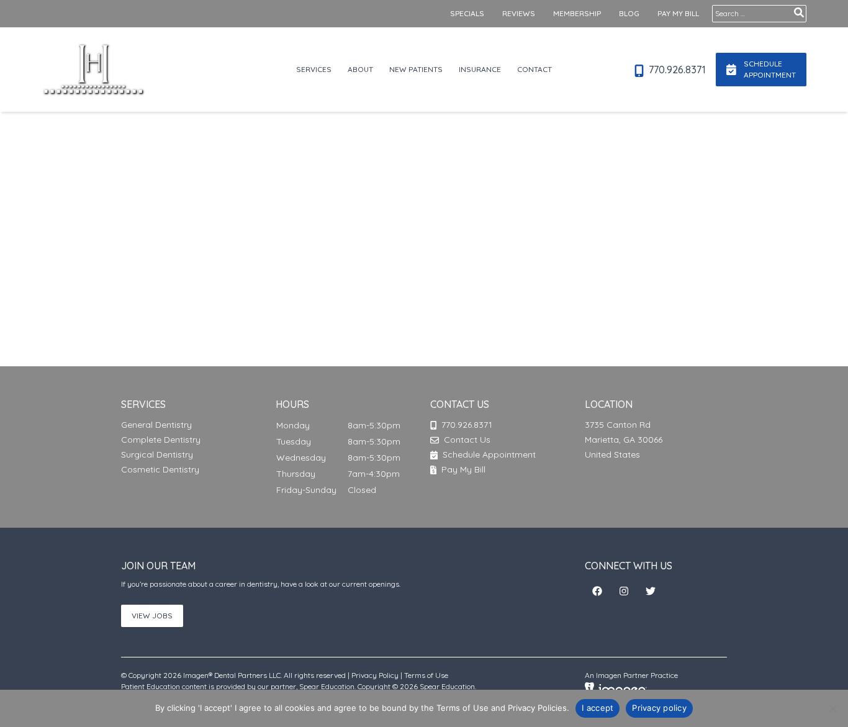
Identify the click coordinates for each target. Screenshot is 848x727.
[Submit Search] (799, 12)
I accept (597, 708)
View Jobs (152, 615)
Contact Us (467, 439)
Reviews (518, 13)
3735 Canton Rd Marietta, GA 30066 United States (623, 439)
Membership (577, 13)
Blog (629, 13)
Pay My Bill (678, 13)
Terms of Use (426, 675)
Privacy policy (659, 708)
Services (314, 69)
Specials (467, 13)
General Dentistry (156, 424)
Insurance (480, 69)
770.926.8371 (676, 69)
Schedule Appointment (488, 454)
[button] (597, 591)
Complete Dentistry (161, 439)
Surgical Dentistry (157, 454)
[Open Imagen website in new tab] (616, 688)
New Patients (416, 69)
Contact (534, 69)
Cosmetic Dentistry (160, 469)
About (360, 69)
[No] (832, 708)
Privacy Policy (375, 675)
